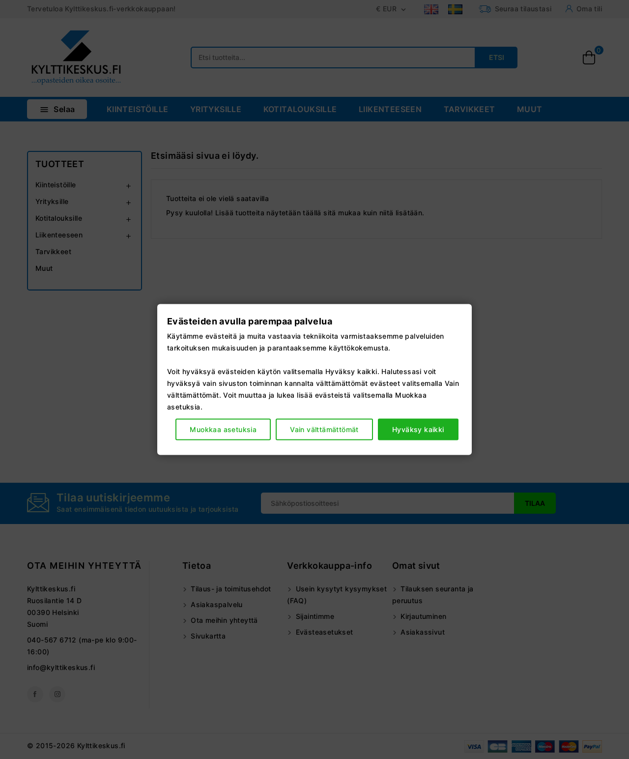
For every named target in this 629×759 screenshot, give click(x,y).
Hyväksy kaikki (418, 429)
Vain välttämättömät (324, 429)
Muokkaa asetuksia (223, 429)
